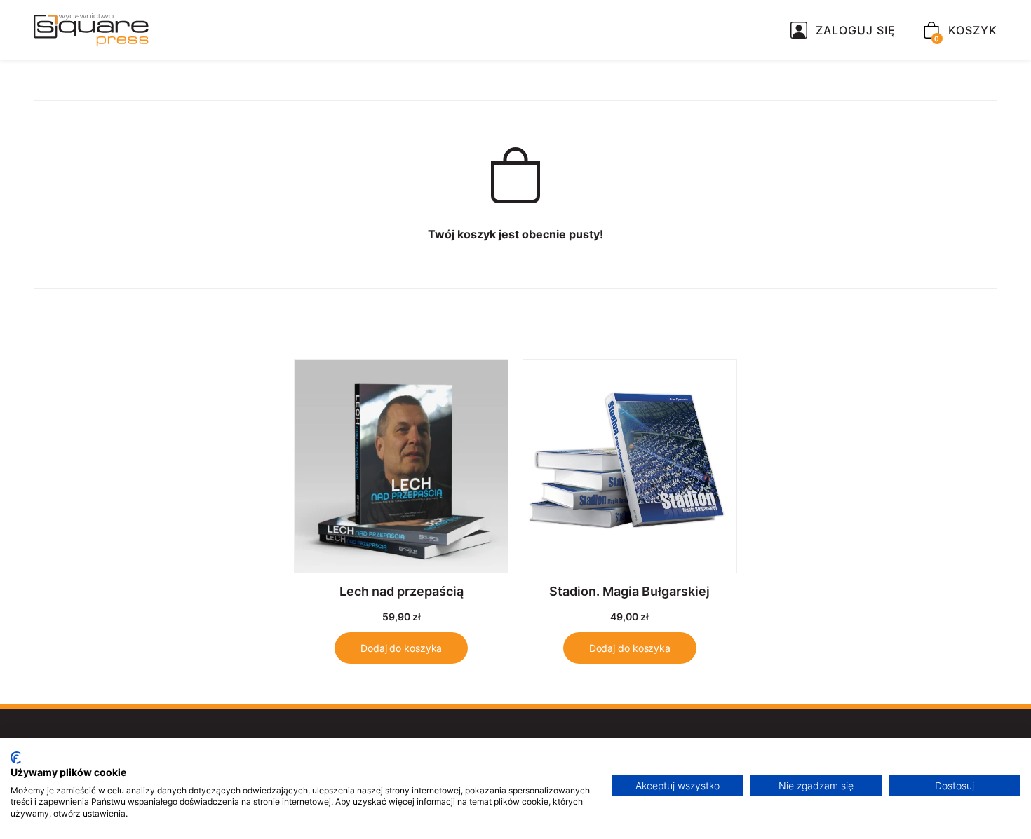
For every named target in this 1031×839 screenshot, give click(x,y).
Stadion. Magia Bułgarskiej (629, 591)
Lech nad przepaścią (401, 591)
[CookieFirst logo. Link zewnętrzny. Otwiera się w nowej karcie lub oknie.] (16, 757)
